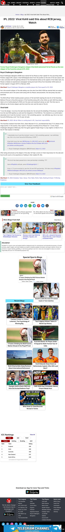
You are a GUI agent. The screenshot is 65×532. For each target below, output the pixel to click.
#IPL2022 (35, 141)
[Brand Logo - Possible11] (8, 503)
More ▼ (57, 4)
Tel (4, 524)
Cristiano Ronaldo (46, 519)
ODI (18, 438)
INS (12, 524)
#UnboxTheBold (26, 143)
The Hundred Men (23, 517)
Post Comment (5, 196)
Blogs (43, 3)
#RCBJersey (26, 141)
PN (39, 205)
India (31, 501)
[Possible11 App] (32, 493)
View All (32, 434)
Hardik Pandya (46, 507)
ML (43, 205)
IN (21, 524)
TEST (27, 438)
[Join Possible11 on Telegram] (60, 27)
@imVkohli (52, 141)
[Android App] (9, 516)
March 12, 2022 (40, 148)
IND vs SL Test (3, 5)
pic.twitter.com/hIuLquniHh (15, 145)
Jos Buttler (44, 513)
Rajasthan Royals (34, 511)
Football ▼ (25, 4)
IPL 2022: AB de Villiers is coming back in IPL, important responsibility (28, 120)
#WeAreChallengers (13, 170)
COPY (47, 205)
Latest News (38, 4)
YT (25, 524)
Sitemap (56, 511)
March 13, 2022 (40, 174)
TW (22, 205)
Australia (32, 503)
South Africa (33, 505)
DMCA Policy (57, 501)
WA (30, 205)
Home (17, 14)
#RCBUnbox (17, 143)
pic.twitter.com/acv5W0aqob (34, 170)
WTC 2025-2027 (22, 505)
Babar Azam (45, 505)
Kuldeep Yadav (46, 511)
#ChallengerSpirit (31, 164)
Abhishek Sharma (46, 509)
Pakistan (32, 509)
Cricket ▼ (19, 4)
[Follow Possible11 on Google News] (52, 27)
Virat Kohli (44, 501)
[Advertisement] (32, 9)
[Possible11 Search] (62, 3)
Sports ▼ (32, 4)
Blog (22, 14)
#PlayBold (10, 143)
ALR (31, 441)
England (32, 507)
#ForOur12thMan (36, 143)
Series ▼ (13, 4)
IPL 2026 (20, 511)
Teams (5, 441)
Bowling (22, 441)
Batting (14, 441)
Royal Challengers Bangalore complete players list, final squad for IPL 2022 (30, 87)
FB (18, 205)
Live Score (7, 4)
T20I (9, 438)
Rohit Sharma (45, 503)
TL (35, 205)
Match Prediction (50, 4)
